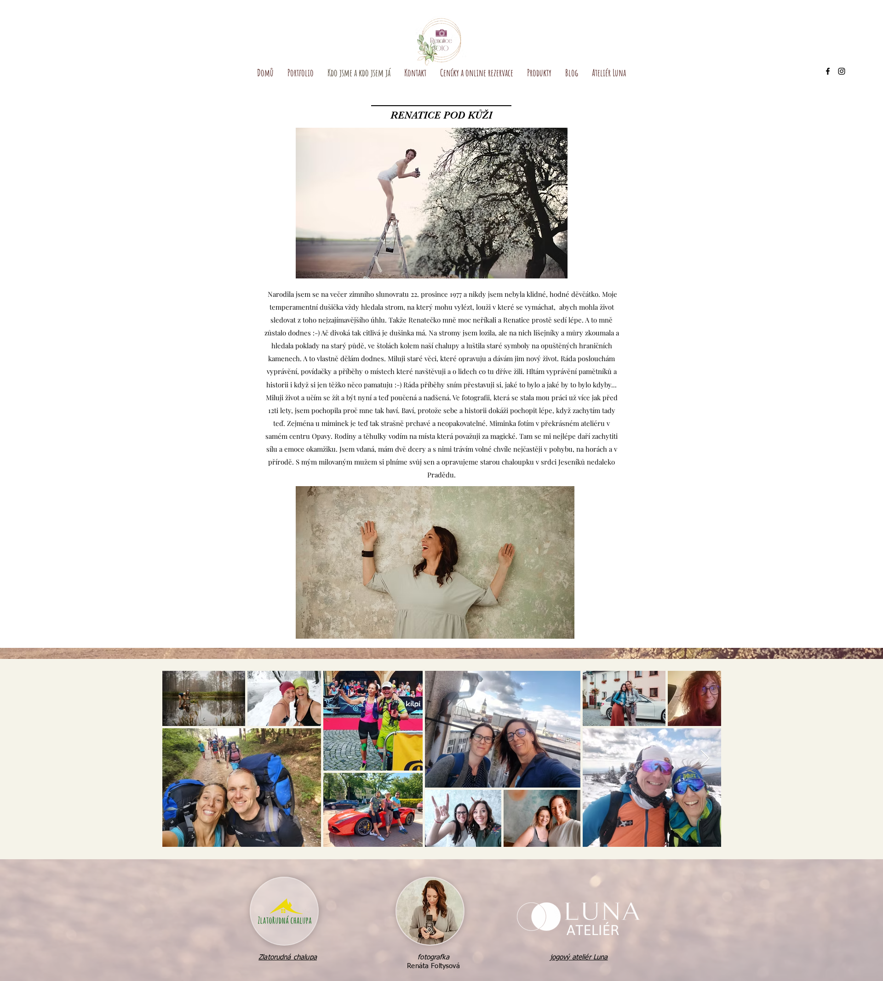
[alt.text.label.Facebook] (827, 71)
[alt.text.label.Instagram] (841, 71)
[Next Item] (705, 759)
